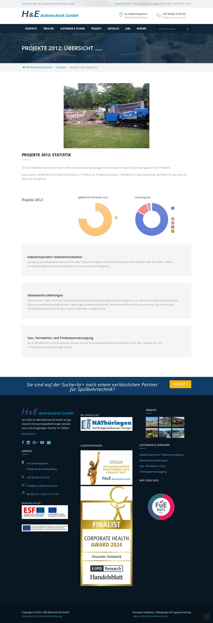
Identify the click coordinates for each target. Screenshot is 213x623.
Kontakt (141, 28)
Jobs (127, 28)
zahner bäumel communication (150, 616)
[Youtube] (43, 442)
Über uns (48, 28)
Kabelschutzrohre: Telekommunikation (161, 454)
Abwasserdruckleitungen (153, 460)
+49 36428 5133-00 (38, 477)
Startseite (31, 28)
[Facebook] (24, 442)
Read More (28, 433)
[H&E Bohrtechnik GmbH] (50, 16)
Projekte (96, 28)
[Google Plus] (36, 442)
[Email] (50, 442)
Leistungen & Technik (72, 28)
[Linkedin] (29, 442)
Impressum (28, 616)
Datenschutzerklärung (49, 616)
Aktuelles (113, 28)
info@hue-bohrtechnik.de (42, 485)
